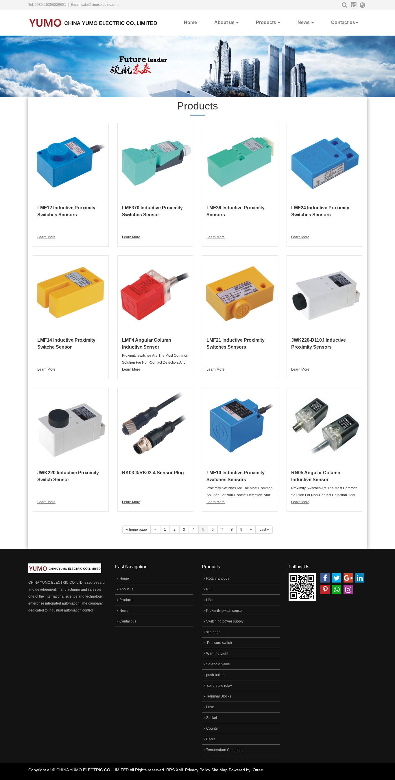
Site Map (219, 770)
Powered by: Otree (246, 770)
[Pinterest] (325, 589)
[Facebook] (325, 578)
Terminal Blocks (218, 696)
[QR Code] (353, 5)
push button (215, 675)
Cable (211, 739)
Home (190, 22)
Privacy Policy (197, 770)
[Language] (362, 6)
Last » (264, 530)
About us (225, 22)
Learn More (46, 237)
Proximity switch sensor (224, 611)
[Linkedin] (359, 578)
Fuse (210, 707)
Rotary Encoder (218, 578)
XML (180, 770)
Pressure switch (219, 643)
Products (266, 22)
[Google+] (348, 578)
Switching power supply (224, 621)
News (304, 22)
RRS (170, 770)
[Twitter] (336, 578)
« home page (136, 530)
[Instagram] (348, 589)
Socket (211, 718)
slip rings (213, 632)
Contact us (343, 22)
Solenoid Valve (218, 664)
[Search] (344, 5)
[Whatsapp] (336, 589)
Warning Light (217, 653)
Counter (212, 728)
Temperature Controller (224, 750)
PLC (209, 589)
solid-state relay (219, 686)
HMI (209, 600)
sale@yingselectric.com (100, 5)
